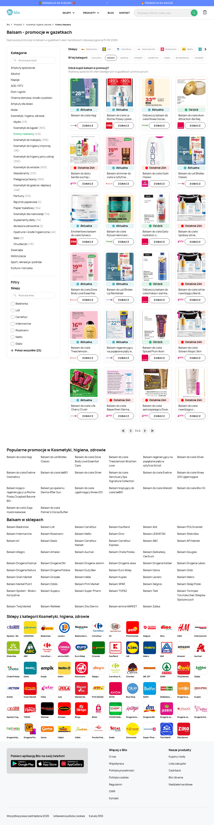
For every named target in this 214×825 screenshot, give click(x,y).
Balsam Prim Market (87, 584)
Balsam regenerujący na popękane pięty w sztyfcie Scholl (158, 461)
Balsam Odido (49, 584)
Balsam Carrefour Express (120, 543)
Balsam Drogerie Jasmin (89, 563)
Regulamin (115, 784)
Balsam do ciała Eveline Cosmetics (21, 475)
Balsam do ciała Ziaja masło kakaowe (19, 510)
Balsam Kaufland (119, 527)
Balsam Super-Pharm (88, 591)
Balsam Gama (151, 570)
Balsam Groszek (50, 577)
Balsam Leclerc (152, 577)
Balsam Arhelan (50, 552)
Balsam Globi (185, 570)
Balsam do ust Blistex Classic (54, 459)
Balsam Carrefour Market (85, 543)
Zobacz (87, 125)
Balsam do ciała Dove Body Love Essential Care (88, 461)
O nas (112, 756)
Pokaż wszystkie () (28, 350)
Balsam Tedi (150, 591)
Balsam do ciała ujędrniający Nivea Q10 (89, 490)
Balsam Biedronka (18, 527)
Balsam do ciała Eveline (157, 472)
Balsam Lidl (48, 527)
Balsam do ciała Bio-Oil (191, 488)
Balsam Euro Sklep (120, 570)
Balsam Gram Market (19, 577)
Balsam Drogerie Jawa (122, 563)
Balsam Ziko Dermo (86, 606)
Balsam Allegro (16, 552)
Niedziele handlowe (180, 784)
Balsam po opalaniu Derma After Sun (53, 490)
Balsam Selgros (152, 584)
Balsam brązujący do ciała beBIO (121, 490)
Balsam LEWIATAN (154, 534)
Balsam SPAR (117, 584)
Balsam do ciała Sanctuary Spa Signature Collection (121, 477)
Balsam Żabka (151, 606)
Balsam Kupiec (118, 577)
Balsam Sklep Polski (189, 584)
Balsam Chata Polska (122, 552)
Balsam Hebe (83, 577)
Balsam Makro (185, 577)
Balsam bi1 (13, 541)
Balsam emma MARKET (123, 606)
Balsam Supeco (50, 591)
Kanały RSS (96, 816)
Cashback (175, 770)
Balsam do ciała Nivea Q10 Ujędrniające (190, 475)
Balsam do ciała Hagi (19, 457)
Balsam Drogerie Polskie (55, 570)
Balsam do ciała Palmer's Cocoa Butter (54, 510)
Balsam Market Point (19, 584)
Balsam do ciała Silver (190, 457)
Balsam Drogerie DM (53, 563)
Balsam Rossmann (52, 534)
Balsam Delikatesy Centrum (154, 554)
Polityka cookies (119, 777)
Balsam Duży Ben (85, 570)
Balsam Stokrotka (188, 534)
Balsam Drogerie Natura (21, 570)
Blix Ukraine (176, 777)
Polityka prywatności (121, 770)
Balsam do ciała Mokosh (157, 488)
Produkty (18, 24)
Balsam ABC (150, 541)
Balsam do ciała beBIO (54, 472)
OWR (112, 791)
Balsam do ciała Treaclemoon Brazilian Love (122, 461)
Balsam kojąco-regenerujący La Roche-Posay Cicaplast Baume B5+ (21, 494)
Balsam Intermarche (19, 534)
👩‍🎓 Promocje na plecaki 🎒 (57, 3)
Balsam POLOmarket (189, 527)
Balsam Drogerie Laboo (191, 563)
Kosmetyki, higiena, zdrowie (38, 24)
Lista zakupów (177, 763)
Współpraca (116, 763)
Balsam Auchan (84, 552)
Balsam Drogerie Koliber (157, 563)
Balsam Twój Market (19, 606)
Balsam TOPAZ (118, 591)
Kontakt (124, 12)
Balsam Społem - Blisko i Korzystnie (21, 593)
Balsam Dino (116, 534)
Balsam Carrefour (85, 527)
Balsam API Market (188, 541)
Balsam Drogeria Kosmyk (22, 563)
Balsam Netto (83, 534)
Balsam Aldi (150, 527)
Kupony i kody (177, 756)
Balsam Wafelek (50, 606)
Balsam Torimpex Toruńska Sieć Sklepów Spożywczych (191, 595)
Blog (111, 12)
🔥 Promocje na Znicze (157, 3)
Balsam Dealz (49, 541)
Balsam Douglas (187, 552)
